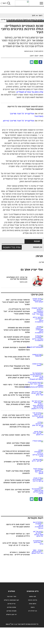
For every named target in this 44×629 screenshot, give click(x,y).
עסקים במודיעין (11, 607)
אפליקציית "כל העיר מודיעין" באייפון (18, 121)
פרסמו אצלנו (32, 603)
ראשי (4, 3)
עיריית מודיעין (11, 603)
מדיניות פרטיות (32, 600)
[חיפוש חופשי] (8, 3)
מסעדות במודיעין (11, 611)
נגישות (32, 607)
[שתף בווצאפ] (36, 62)
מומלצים (11, 591)
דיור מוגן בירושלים (11, 614)
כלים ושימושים (32, 591)
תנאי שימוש (32, 596)
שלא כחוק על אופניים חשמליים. (29, 92)
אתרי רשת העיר (11, 596)
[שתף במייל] (32, 62)
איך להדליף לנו (32, 611)
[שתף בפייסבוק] (40, 62)
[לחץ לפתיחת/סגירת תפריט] (41, 3)
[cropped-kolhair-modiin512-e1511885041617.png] (22, 3)
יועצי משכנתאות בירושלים (11, 600)
